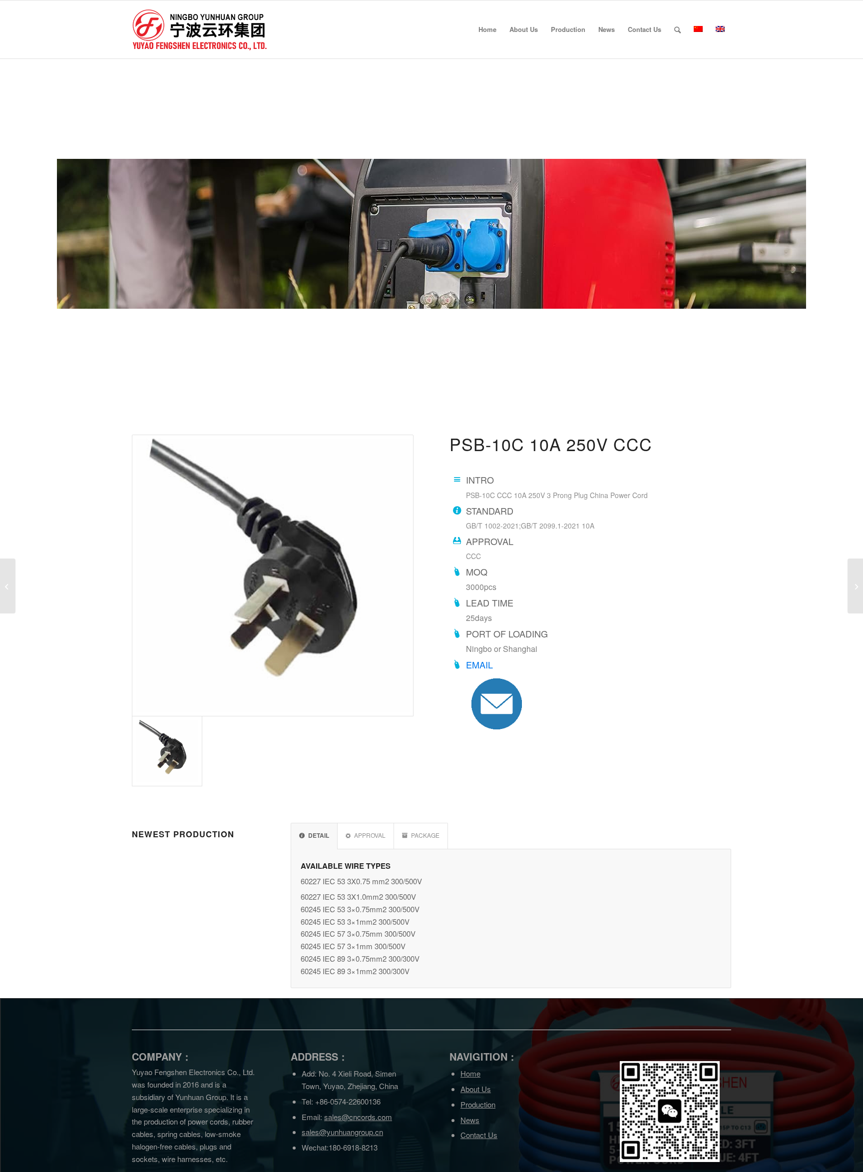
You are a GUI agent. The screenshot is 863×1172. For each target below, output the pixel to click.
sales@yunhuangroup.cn (342, 1132)
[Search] (677, 29)
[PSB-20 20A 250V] (855, 586)
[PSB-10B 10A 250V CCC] (7, 586)
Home (470, 1073)
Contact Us (478, 1135)
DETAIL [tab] (318, 835)
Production (477, 1104)
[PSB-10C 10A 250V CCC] (273, 575)
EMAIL (479, 664)
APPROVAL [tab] (370, 835)
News (469, 1120)
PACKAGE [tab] (425, 835)
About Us (475, 1089)
